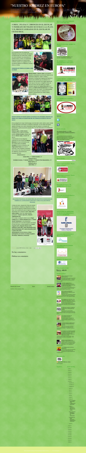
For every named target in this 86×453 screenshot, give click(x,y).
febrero (70, 399)
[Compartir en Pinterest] (40, 248)
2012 (69, 436)
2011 (69, 438)
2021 (69, 377)
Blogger (60, 450)
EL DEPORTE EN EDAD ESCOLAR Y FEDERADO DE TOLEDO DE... (72, 419)
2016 (69, 429)
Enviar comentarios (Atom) (19, 288)
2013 (69, 434)
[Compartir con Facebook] (39, 248)
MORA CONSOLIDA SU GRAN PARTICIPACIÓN (67, 276)
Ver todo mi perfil (60, 363)
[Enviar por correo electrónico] (36, 248)
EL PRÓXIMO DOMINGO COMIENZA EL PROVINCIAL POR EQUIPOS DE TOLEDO (68, 308)
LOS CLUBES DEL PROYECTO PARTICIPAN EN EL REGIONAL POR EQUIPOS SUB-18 (68, 292)
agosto (70, 388)
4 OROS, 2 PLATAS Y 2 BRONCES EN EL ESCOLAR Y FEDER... (72, 408)
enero (70, 423)
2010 (69, 440)
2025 (69, 370)
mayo (70, 393)
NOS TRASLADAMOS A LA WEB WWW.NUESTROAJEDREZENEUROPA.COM (66, 133)
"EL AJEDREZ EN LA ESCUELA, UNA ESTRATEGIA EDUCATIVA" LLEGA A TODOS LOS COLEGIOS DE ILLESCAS (68, 300)
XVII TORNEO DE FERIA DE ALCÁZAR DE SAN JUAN (67, 316)
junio (70, 391)
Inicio (33, 286)
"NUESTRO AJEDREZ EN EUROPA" (38, 5)
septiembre (71, 386)
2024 (69, 372)
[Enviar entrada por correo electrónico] (34, 247)
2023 (69, 374)
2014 (69, 433)
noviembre (71, 384)
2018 (69, 425)
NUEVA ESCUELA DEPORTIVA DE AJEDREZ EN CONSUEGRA (72, 413)
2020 (69, 379)
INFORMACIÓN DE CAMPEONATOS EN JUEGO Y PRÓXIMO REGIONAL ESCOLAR (68, 323)
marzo (70, 397)
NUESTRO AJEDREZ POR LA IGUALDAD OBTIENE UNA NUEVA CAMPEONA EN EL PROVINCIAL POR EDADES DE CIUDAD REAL (68, 285)
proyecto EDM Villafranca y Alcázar (64, 361)
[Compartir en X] (38, 248)
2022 (69, 375)
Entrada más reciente (15, 286)
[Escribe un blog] (37, 248)
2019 (69, 381)
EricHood (50, 450)
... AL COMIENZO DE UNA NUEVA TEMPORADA (68, 348)
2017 (69, 427)
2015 (69, 431)
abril (70, 395)
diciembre (71, 382)
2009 (69, 442)
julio (70, 390)
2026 (69, 368)
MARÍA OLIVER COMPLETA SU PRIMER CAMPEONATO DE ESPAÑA (68, 341)
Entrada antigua (50, 286)
